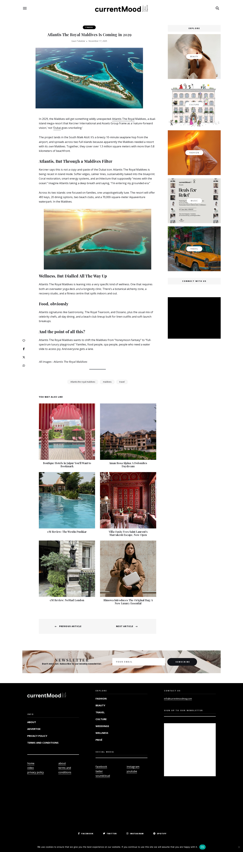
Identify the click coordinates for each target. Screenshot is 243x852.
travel (122, 381)
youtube (132, 771)
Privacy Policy (37, 735)
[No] (239, 847)
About (31, 722)
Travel (89, 27)
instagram (133, 766)
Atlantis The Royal (123, 119)
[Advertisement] (194, 318)
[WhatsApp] (24, 365)
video (30, 768)
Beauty (100, 705)
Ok (202, 847)
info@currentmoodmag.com (178, 698)
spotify (162, 833)
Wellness (102, 732)
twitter (112, 833)
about (62, 763)
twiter (99, 771)
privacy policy (35, 772)
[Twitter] (24, 357)
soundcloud (103, 776)
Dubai (57, 128)
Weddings (102, 726)
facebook (101, 766)
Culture (101, 719)
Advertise (33, 728)
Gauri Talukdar (78, 41)
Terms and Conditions (43, 742)
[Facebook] (24, 349)
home (30, 763)
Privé (99, 739)
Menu (24, 8)
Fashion (101, 698)
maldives (107, 381)
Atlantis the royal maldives (82, 381)
